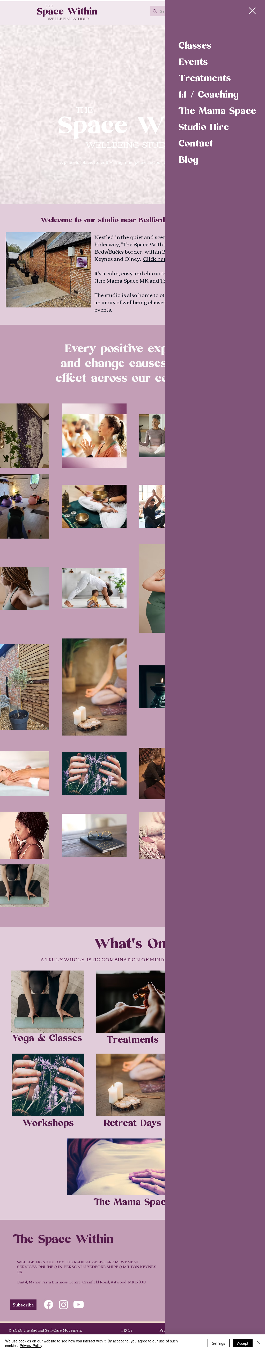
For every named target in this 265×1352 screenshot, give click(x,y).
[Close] (259, 1343)
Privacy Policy (31, 1345)
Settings (218, 1343)
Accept (242, 1343)
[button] (252, 11)
